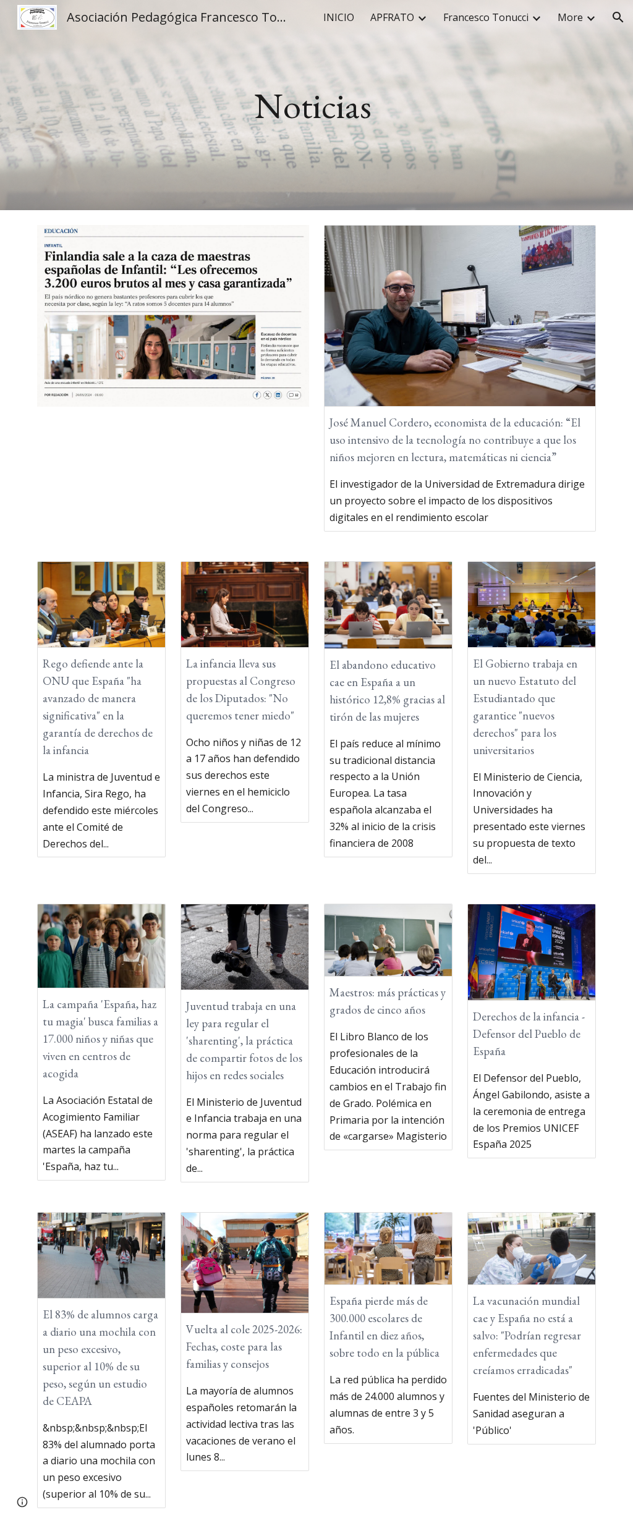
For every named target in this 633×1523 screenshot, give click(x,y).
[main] (316, 105)
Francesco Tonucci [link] (486, 17)
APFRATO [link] (392, 17)
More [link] (570, 17)
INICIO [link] (338, 17)
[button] (618, 17)
